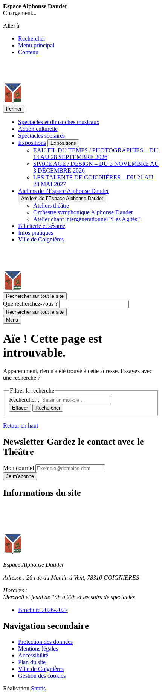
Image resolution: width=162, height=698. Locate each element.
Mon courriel (19, 468)
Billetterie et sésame (41, 226)
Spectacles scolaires (41, 135)
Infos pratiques (35, 232)
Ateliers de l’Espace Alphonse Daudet (63, 191)
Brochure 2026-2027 (43, 610)
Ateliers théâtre (51, 205)
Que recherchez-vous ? (30, 303)
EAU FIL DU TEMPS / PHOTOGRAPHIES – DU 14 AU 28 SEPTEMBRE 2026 (95, 153)
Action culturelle (38, 129)
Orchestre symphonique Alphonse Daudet (83, 212)
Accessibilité (33, 655)
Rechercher (31, 38)
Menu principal (36, 45)
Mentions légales (38, 648)
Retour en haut (20, 425)
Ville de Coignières (41, 239)
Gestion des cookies (42, 675)
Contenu (28, 52)
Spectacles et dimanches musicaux (58, 122)
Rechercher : (25, 399)
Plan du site (32, 662)
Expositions (32, 143)
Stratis (38, 688)
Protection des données (45, 642)
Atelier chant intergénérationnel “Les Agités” (86, 219)
